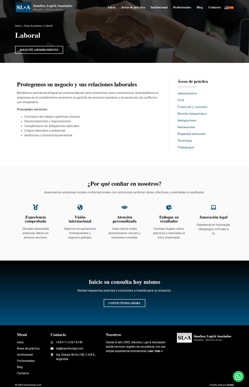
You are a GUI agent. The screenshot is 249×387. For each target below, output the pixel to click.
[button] (238, 376)
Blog (200, 7)
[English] (226, 7)
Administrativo (187, 93)
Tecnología (185, 140)
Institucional (159, 7)
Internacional (186, 127)
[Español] (231, 7)
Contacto (214, 7)
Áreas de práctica (133, 7)
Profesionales (182, 7)
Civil (181, 100)
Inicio (112, 7)
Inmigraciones (187, 120)
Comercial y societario (192, 106)
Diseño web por (222, 385)
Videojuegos (186, 147)
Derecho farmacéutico (192, 113)
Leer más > (155, 351)
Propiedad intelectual (191, 133)
